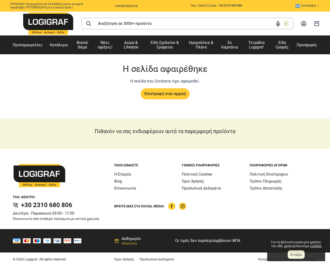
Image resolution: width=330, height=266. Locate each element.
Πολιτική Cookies (197, 174)
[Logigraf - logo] (63, 175)
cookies (316, 246)
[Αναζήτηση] (89, 24)
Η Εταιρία (122, 174)
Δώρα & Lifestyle (131, 44)
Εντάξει (296, 255)
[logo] (48, 23)
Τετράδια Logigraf (256, 44)
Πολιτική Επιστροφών (269, 174)
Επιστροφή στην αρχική (165, 93)
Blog (118, 181)
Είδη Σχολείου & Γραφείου (165, 44)
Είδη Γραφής (282, 44)
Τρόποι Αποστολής (266, 188)
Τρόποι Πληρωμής (266, 181)
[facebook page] (171, 206)
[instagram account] (182, 206)
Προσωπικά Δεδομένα (201, 188)
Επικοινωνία (125, 188)
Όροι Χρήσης (193, 181)
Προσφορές (307, 45)
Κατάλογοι (59, 45)
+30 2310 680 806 (46, 205)
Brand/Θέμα (82, 44)
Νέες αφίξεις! (105, 44)
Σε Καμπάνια (229, 44)
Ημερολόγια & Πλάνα (201, 44)
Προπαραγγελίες (28, 45)
